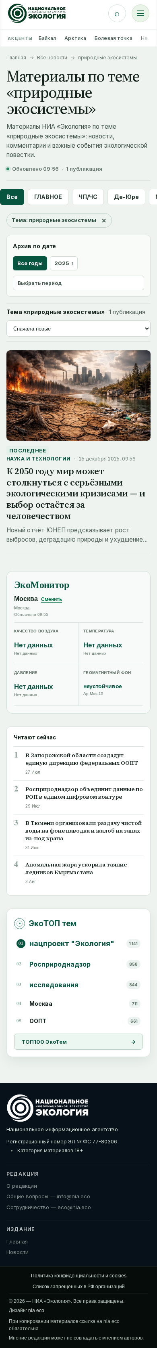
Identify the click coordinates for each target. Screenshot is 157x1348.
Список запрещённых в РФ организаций (79, 1286)
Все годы (30, 263)
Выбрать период (40, 283)
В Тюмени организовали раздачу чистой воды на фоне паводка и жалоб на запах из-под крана (83, 830)
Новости (17, 1252)
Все (12, 196)
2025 (63, 263)
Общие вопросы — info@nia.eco (48, 1196)
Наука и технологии (38, 459)
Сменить (51, 599)
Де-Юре (126, 196)
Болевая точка (113, 38)
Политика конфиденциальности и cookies (78, 1276)
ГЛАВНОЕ (48, 196)
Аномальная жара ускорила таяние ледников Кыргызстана (76, 868)
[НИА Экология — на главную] (37, 13)
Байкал (47, 38)
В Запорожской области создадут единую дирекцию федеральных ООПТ (81, 759)
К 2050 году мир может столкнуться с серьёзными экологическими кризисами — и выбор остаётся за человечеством (75, 493)
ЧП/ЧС (87, 196)
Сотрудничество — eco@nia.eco (48, 1207)
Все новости (52, 57)
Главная (16, 57)
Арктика (75, 38)
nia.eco (36, 1310)
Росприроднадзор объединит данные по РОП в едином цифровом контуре (84, 793)
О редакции (21, 1186)
